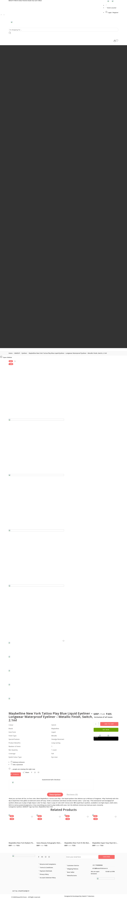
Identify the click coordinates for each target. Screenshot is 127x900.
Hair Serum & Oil (65, 268)
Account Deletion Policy (48, 878)
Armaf (65, 318)
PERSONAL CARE (64, 276)
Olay (63, 148)
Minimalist (63, 197)
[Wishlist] (117, 40)
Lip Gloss (65, 244)
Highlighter (65, 253)
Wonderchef (65, 304)
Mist (65, 333)
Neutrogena (64, 65)
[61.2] (63, 557)
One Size (63, 137)
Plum (63, 156)
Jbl (65, 343)
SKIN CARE (64, 142)
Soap (65, 282)
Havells (65, 313)
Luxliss (65, 273)
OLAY (63, 61)
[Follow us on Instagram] (45, 857)
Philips (65, 307)
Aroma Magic (63, 69)
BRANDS (64, 47)
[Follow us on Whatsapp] (49, 857)
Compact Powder (65, 237)
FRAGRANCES (64, 316)
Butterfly (65, 309)
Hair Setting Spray (65, 248)
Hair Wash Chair (65, 222)
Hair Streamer (65, 226)
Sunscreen (63, 209)
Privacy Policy (44, 874)
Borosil (65, 296)
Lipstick (65, 242)
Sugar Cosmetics (63, 89)
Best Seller (70, 872)
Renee (63, 117)
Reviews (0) (72, 794)
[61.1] (63, 612)
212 (65, 327)
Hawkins (65, 302)
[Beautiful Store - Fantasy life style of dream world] (14, 23)
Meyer (65, 289)
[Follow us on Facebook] (38, 857)
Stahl (65, 287)
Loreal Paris (65, 250)
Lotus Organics (63, 188)
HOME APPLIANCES (64, 285)
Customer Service (73, 865)
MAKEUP (64, 231)
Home (11, 353)
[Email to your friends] (38, 772)
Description (55, 794)
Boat (65, 340)
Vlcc (63, 213)
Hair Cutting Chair (65, 220)
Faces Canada (63, 121)
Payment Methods (46, 871)
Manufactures (72, 875)
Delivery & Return (18, 762)
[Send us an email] (42, 857)
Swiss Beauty (63, 53)
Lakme (63, 109)
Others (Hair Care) (65, 262)
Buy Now (106, 730)
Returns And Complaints (48, 864)
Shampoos (65, 258)
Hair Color (65, 264)
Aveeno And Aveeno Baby (63, 77)
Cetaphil (63, 176)
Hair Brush (65, 266)
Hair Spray (65, 271)
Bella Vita (65, 320)
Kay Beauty (63, 57)
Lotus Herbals (63, 184)
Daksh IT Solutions (88, 896)
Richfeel (63, 133)
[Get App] (109, 1)
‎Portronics (65, 347)
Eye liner (35, 807)
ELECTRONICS (64, 338)
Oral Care (65, 280)
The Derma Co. (64, 168)
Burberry (65, 329)
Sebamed (63, 160)
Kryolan (63, 101)
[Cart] (115, 41)
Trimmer (65, 278)
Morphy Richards (65, 291)
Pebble (65, 345)
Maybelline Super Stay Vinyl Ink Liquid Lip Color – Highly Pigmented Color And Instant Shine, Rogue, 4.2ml (105, 843)
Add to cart (109, 724)
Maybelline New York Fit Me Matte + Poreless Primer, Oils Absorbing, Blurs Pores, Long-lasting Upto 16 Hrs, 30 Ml (77, 843)
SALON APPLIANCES (64, 217)
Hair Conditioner (65, 260)
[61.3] (63, 501)
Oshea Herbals (63, 105)
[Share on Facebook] (31, 772)
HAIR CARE (64, 256)
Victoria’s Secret (63, 85)
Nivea (63, 73)
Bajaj (65, 294)
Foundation (65, 240)
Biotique (63, 81)
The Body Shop (64, 164)
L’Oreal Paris (63, 180)
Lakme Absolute (63, 113)
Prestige (65, 300)
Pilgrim (63, 49)
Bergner (65, 311)
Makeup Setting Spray (65, 246)
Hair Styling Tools (65, 228)
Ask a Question (17, 764)
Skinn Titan (65, 322)
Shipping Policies (72, 869)
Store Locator (111, 8)
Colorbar (63, 97)
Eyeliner (24, 353)
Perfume (65, 335)
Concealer (65, 235)
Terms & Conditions (46, 867)
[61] (63, 391)
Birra (65, 325)
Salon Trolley (65, 224)
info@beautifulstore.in (100, 868)
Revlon (63, 129)
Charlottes (63, 125)
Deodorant (65, 331)
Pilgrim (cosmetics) (65, 233)
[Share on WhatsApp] (35, 772)
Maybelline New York (63, 93)
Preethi (65, 298)
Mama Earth (63, 192)
